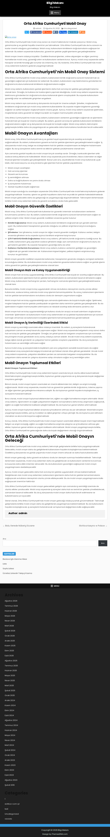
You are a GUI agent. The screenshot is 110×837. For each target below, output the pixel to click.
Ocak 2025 (10, 695)
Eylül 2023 (9, 775)
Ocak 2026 (10, 635)
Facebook (37, 32)
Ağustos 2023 (11, 780)
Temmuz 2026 (11, 605)
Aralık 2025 (10, 640)
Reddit (48, 32)
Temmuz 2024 (11, 725)
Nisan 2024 (10, 740)
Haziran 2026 (11, 610)
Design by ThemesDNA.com (55, 834)
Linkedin (74, 32)
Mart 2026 (9, 625)
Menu (56, 12)
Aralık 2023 (10, 760)
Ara (4, 538)
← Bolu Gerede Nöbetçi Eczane (19, 525)
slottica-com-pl (12, 804)
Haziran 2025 (11, 670)
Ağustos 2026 (11, 600)
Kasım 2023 (10, 765)
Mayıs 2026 (10, 615)
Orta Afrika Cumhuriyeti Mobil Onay (55, 23)
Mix (83, 32)
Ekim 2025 (9, 650)
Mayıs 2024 (10, 735)
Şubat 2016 (10, 785)
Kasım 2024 (10, 705)
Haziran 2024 (11, 730)
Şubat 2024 (10, 750)
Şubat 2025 (10, 690)
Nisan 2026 (10, 620)
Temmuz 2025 (11, 665)
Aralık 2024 (10, 700)
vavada (8, 818)
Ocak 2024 (10, 755)
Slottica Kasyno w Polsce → (93, 525)
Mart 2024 (9, 745)
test (6, 809)
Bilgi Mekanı (55, 3)
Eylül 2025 (9, 655)
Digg (64, 32)
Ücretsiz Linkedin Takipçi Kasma (17, 573)
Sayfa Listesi (8, 568)
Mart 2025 (9, 685)
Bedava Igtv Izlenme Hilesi (15, 559)
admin (38, 28)
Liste (5, 563)
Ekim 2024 (9, 710)
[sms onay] (10, 37)
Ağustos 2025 (11, 660)
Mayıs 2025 (10, 675)
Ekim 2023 (9, 770)
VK (57, 32)
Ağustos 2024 (11, 720)
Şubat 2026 (10, 630)
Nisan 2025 (10, 680)
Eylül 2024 (9, 715)
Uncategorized (70, 28)
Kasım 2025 (10, 645)
